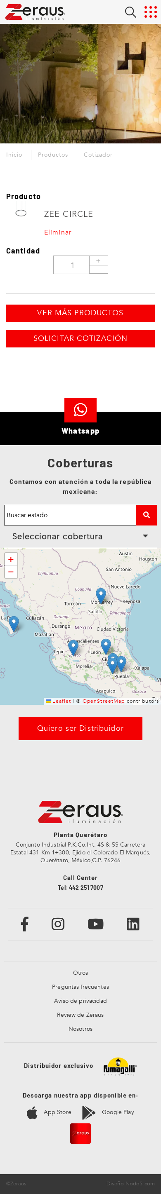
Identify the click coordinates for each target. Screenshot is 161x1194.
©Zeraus (16, 1184)
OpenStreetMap (104, 701)
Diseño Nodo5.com (131, 1184)
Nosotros (80, 1029)
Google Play (117, 1112)
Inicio (14, 155)
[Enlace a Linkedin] (133, 924)
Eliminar (57, 232)
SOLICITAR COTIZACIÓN (80, 338)
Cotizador (98, 155)
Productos (53, 155)
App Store (56, 1112)
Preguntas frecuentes (80, 987)
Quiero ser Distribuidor (80, 728)
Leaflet (61, 701)
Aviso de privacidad (80, 1001)
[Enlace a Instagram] (58, 924)
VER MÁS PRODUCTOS (80, 313)
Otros (80, 973)
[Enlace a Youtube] (96, 924)
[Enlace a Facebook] (25, 924)
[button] (101, 596)
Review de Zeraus (80, 1015)
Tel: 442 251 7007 (80, 887)
